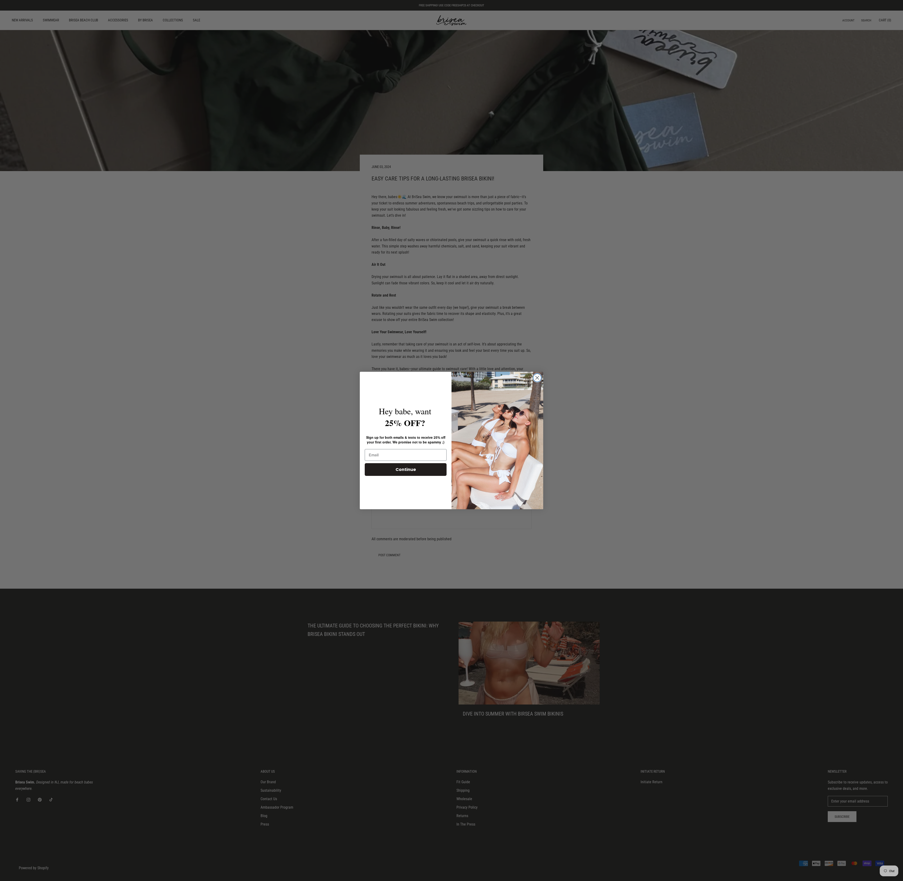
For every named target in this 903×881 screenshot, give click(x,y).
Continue (406, 469)
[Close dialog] (537, 378)
